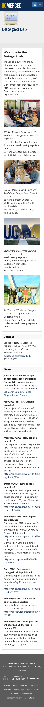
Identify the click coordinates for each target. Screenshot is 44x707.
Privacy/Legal (19, 689)
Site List (32, 698)
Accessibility (27, 694)
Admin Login (34, 678)
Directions (34, 685)
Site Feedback (32, 689)
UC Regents (14, 694)
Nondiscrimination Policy (16, 698)
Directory (7, 689)
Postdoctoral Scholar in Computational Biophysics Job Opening (20, 392)
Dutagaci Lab (14, 29)
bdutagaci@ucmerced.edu (17, 355)
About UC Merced (20, 685)
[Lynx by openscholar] (7, 678)
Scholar (18, 678)
